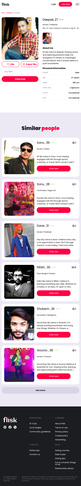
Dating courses (62, 450)
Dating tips (60, 458)
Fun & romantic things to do (65, 463)
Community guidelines (40, 432)
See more (40, 390)
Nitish (41, 267)
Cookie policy (61, 436)
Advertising (60, 440)
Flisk (3, 13)
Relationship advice (64, 468)
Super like (31, 64)
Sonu (41, 143)
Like (12, 64)
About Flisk (60, 424)
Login (53, 4)
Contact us (34, 454)
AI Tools (33, 424)
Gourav (42, 350)
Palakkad (9, 13)
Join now (65, 4)
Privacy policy (61, 432)
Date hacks (60, 454)
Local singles (35, 428)
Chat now (20, 79)
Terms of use (61, 428)
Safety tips (34, 450)
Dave (41, 226)
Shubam (43, 309)
